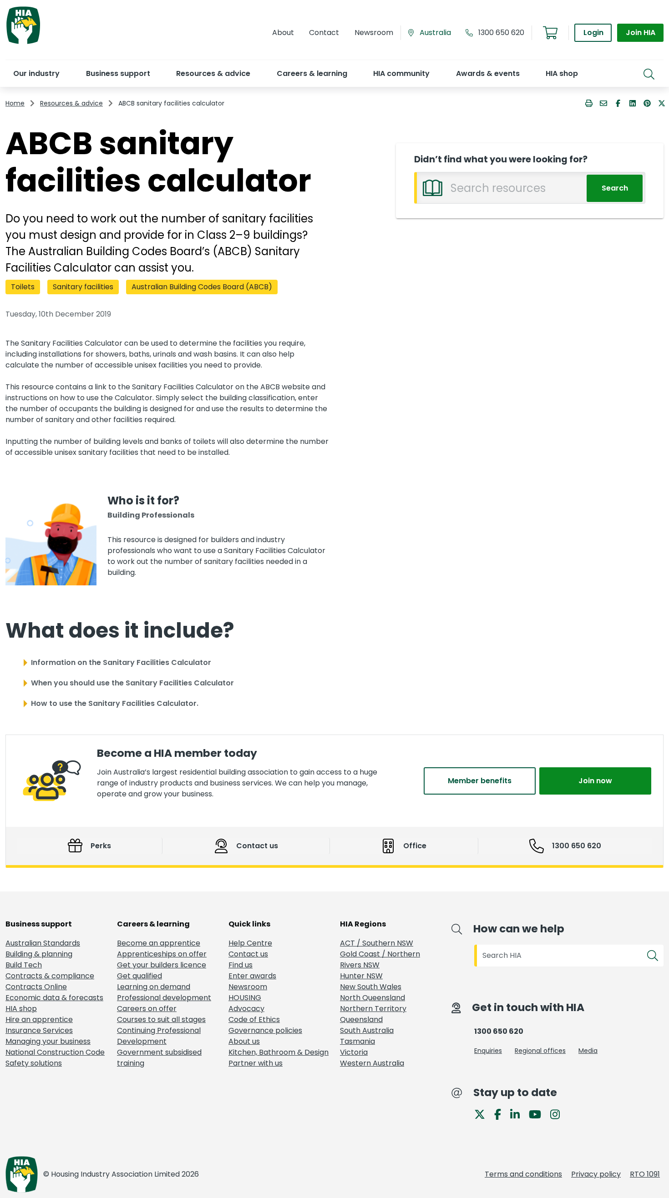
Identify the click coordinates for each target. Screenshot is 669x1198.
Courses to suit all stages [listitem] (161, 1019)
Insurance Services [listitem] (39, 1030)
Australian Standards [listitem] (42, 943)
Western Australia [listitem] (372, 1063)
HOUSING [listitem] (244, 997)
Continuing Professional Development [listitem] (159, 1036)
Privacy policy (596, 1174)
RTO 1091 (645, 1174)
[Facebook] (501, 1113)
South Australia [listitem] (367, 1030)
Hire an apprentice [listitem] (39, 1019)
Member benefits (480, 780)
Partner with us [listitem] (255, 1063)
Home (15, 103)
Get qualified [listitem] (139, 976)
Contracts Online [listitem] (36, 987)
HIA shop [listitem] (21, 1008)
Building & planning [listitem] (38, 954)
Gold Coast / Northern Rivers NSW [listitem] (380, 959)
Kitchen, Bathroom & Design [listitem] (278, 1052)
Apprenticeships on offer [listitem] (162, 954)
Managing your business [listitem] (48, 1041)
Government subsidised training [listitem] (159, 1057)
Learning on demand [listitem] (153, 987)
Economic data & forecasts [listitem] (54, 997)
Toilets (23, 287)
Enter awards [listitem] (252, 976)
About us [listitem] (244, 1041)
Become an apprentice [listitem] (158, 943)
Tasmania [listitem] (357, 1041)
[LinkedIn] (518, 1113)
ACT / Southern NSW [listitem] (376, 943)
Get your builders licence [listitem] (161, 965)
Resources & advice (71, 103)
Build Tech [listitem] (23, 965)
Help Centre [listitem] (250, 943)
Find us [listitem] (240, 965)
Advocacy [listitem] (246, 1008)
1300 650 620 (501, 32)
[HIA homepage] (23, 43)
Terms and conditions (523, 1174)
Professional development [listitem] (164, 997)
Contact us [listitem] (248, 954)
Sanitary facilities (83, 287)
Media (588, 1050)
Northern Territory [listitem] (373, 1008)
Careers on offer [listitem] (147, 1008)
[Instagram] (558, 1113)
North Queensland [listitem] (372, 997)
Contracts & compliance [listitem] (49, 976)
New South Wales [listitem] (370, 987)
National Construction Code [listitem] (55, 1052)
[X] (483, 1113)
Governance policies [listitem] (265, 1030)
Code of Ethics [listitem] (254, 1019)
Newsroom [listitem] (247, 987)
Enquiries (488, 1050)
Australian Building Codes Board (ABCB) (202, 287)
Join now (595, 780)
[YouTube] (538, 1113)
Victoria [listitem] (354, 1052)
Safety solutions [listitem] (33, 1063)
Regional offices (540, 1050)
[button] (36, 73)
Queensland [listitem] (361, 1019)
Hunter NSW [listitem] (361, 976)
